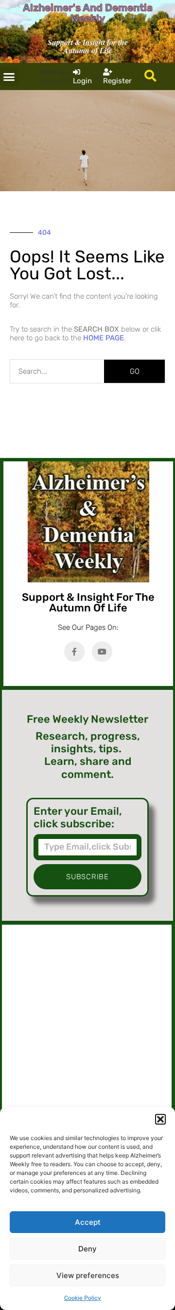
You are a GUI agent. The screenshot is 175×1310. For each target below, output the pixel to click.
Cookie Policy (82, 1298)
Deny (87, 1248)
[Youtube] (102, 651)
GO (135, 371)
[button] (160, 1119)
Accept (88, 1222)
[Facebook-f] (74, 651)
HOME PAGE (103, 338)
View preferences (87, 1275)
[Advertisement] (87, 1027)
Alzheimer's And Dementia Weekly (88, 12)
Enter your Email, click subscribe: (78, 817)
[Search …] (150, 76)
